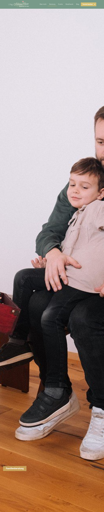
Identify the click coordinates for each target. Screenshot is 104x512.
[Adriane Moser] (19, 4)
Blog (77, 4)
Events (60, 4)
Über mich (43, 4)
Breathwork (69, 4)
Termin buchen (87, 4)
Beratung (52, 4)
